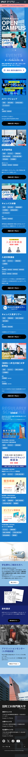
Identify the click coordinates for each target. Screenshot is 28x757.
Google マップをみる (7, 718)
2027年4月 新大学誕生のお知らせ (17, 5)
